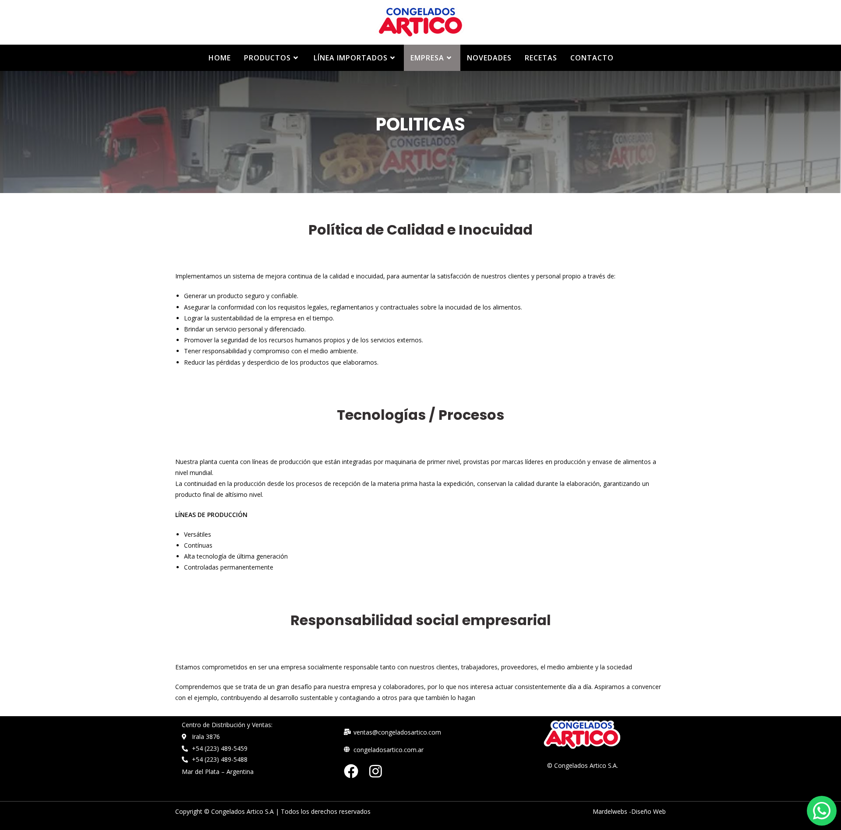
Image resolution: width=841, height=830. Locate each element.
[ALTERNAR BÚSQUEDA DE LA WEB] (629, 58)
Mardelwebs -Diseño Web (629, 811)
